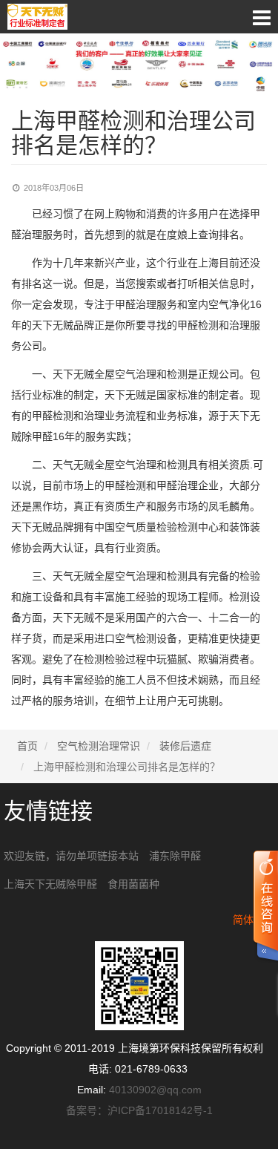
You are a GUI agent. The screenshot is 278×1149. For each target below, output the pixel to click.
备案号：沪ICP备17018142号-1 (139, 1110)
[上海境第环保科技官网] (139, 17)
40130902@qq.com (155, 1090)
